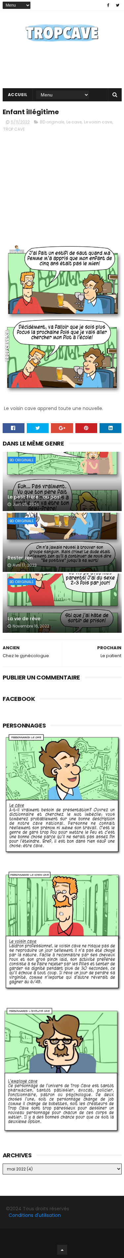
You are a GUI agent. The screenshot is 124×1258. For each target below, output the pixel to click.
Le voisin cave (98, 122)
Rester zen (20, 557)
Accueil (17, 94)
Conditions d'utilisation (35, 1215)
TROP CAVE (14, 129)
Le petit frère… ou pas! (34, 497)
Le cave (74, 122)
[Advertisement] (62, 184)
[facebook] (108, 5)
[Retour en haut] (62, 1250)
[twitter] (117, 5)
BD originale (52, 122)
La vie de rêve (24, 618)
